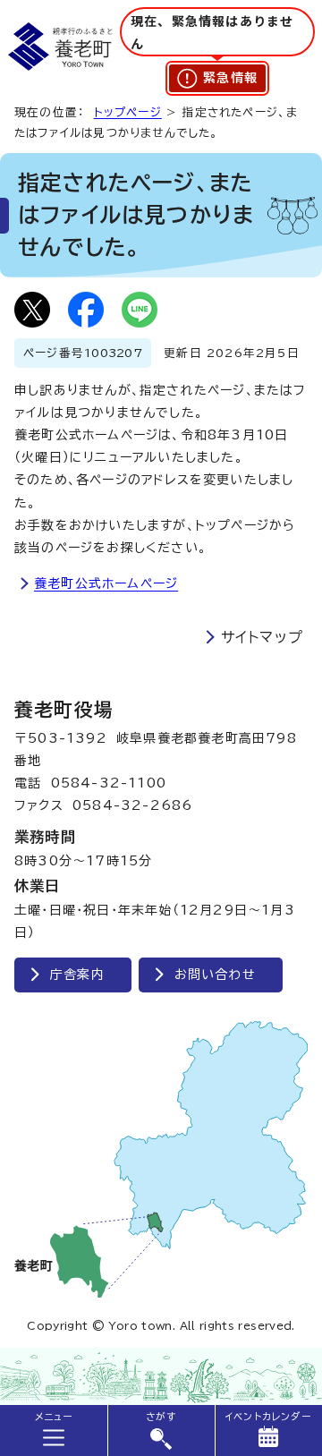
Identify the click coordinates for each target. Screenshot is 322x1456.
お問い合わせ (215, 974)
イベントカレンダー (268, 1416)
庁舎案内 (77, 974)
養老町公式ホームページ (106, 583)
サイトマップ (262, 637)
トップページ (128, 112)
